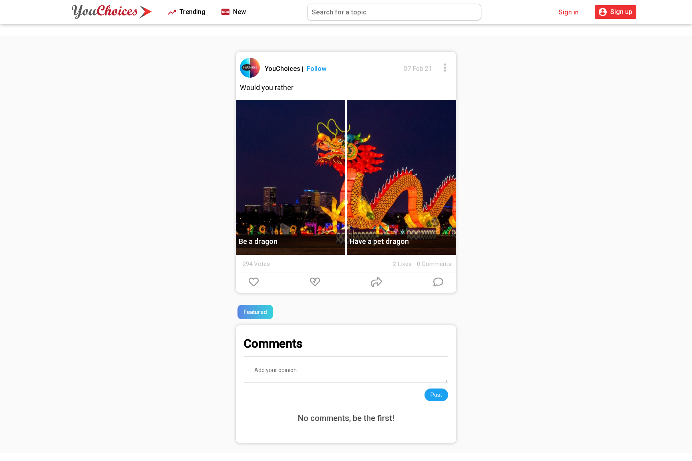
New (238, 12)
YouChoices (283, 68)
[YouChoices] (112, 12)
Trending (191, 12)
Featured (255, 312)
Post (436, 395)
